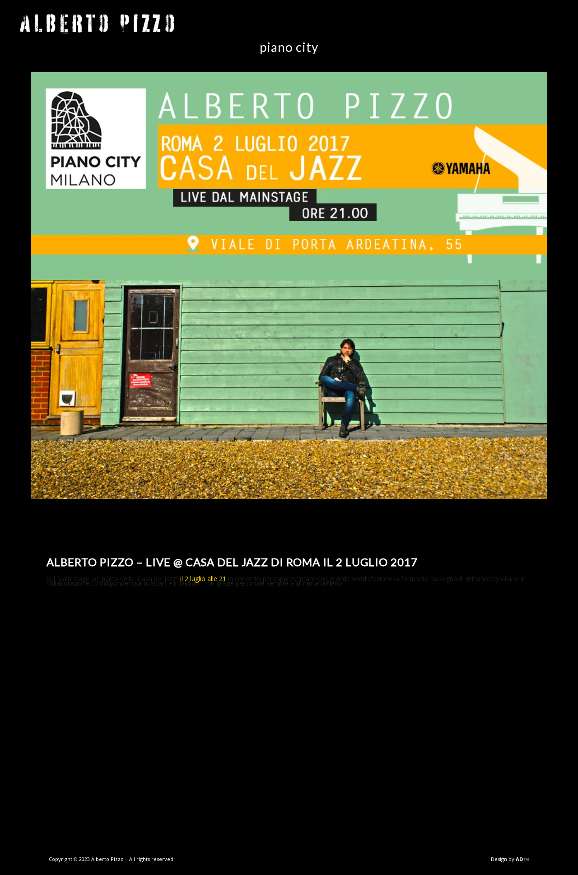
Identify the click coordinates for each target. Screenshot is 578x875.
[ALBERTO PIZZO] (97, 24)
